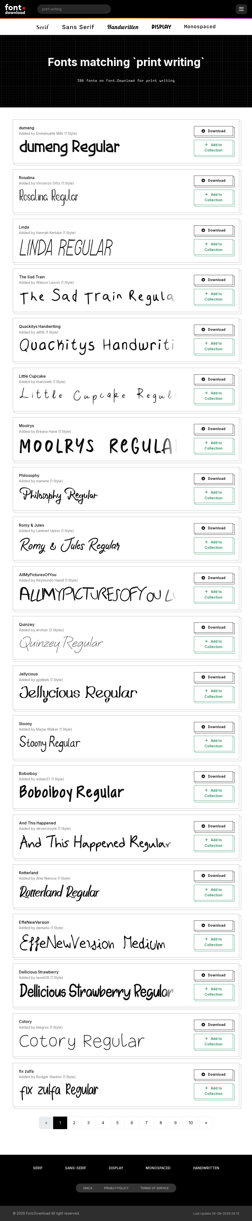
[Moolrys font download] (98, 446)
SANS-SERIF (75, 1168)
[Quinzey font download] (98, 644)
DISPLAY (116, 1168)
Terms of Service (154, 1188)
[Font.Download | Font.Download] (15, 9)
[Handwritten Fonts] (123, 27)
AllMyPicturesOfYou (37, 574)
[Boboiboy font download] (98, 793)
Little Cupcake (32, 376)
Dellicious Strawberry (39, 972)
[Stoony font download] (98, 744)
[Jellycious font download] (98, 694)
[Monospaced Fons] (200, 27)
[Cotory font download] (98, 1042)
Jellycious (28, 673)
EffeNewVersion (34, 922)
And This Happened (37, 822)
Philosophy (29, 475)
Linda (24, 227)
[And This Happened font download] (98, 843)
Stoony (25, 723)
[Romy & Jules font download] (98, 545)
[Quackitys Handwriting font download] (98, 346)
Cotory (25, 1021)
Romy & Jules (31, 525)
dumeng (26, 127)
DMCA (87, 1188)
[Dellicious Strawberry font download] (98, 992)
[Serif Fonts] (43, 27)
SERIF (38, 1168)
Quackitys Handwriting (40, 326)
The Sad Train (32, 276)
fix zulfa (26, 1071)
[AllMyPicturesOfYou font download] (98, 595)
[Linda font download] (98, 247)
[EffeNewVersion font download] (98, 942)
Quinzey (26, 624)
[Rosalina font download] (98, 197)
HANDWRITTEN (206, 1168)
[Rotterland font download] (98, 893)
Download (216, 131)
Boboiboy (28, 773)
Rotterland (28, 872)
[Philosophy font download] (98, 495)
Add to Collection (213, 147)
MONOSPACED (158, 1168)
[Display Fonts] (161, 27)
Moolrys (26, 425)
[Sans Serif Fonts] (78, 27)
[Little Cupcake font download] (98, 396)
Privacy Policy (116, 1188)
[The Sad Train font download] (98, 297)
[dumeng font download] (98, 148)
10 (191, 1122)
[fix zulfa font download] (98, 1091)
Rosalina (26, 177)
